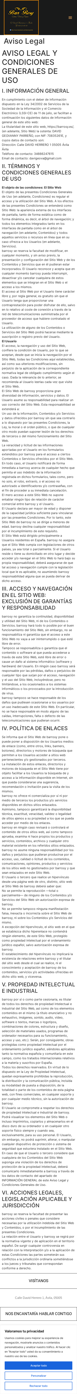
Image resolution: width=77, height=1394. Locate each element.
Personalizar (38, 1375)
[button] (70, 17)
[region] (38, 1359)
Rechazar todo (38, 1385)
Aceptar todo (38, 1365)
